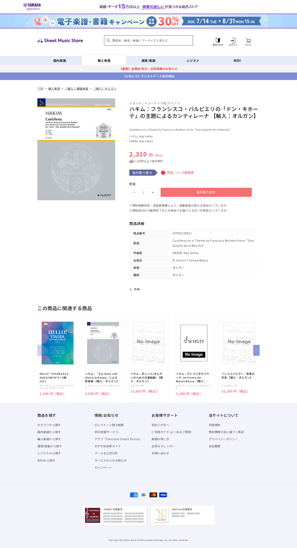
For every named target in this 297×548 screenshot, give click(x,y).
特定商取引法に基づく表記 (226, 432)
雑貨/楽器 (149, 60)
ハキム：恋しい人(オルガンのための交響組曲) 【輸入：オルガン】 (147, 377)
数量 (132, 184)
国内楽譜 (59, 60)
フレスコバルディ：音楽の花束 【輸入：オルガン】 (238, 375)
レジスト (193, 60)
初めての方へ (160, 425)
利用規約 (214, 425)
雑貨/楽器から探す (49, 446)
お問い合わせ (160, 453)
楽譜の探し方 (160, 439)
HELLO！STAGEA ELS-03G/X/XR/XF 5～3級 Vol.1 (54, 377)
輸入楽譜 (104, 60)
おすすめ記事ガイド (108, 446)
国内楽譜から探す (49, 432)
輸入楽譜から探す (49, 439)
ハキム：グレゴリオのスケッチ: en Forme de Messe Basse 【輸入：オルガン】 (192, 377)
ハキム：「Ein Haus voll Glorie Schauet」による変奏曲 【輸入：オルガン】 (102, 377)
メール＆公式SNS (106, 453)
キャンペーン (103, 467)
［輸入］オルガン (105, 88)
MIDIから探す (46, 460)
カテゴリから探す (49, 425)
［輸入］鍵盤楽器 (76, 88)
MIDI (237, 60)
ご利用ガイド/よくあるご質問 (171, 432)
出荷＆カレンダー (163, 446)
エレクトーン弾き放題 (109, 425)
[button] (148, 40)
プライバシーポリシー (223, 439)
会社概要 (214, 446)
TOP (40, 88)
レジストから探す (49, 453)
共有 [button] (137, 289)
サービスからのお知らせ (111, 460)
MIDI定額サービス (107, 432)
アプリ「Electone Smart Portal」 (118, 439)
